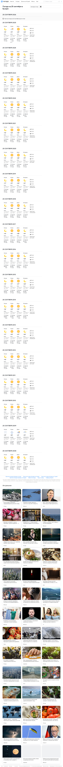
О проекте (16, 766)
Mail (2, 766)
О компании (6, 766)
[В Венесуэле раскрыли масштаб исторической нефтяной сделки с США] (51, 754)
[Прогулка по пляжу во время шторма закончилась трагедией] (51, 537)
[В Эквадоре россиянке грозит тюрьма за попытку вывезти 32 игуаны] (12, 695)
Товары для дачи (49, 477)
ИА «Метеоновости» (58, 766)
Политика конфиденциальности (24, 766)
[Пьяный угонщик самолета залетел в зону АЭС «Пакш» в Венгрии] (31, 498)
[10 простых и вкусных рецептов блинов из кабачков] (31, 557)
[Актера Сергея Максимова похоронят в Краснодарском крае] (31, 577)
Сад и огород (41, 477)
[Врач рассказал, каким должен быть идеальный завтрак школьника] (31, 715)
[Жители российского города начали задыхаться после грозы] (12, 735)
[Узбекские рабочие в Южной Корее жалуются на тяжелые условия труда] (31, 636)
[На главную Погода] (6, 1)
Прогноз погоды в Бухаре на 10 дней (18, 477)
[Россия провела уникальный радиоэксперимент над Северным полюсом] (31, 695)
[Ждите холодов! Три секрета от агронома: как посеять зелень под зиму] (51, 656)
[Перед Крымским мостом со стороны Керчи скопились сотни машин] (31, 675)
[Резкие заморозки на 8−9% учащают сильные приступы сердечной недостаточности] (51, 695)
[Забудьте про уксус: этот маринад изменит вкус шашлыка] (12, 537)
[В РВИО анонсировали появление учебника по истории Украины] (31, 735)
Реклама (10, 766)
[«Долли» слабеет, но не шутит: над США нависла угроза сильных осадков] (51, 636)
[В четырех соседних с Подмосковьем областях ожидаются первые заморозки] (12, 656)
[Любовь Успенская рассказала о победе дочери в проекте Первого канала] (51, 616)
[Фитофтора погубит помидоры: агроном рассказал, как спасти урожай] (51, 715)
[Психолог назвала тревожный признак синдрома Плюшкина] (51, 557)
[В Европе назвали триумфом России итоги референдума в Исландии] (12, 597)
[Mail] (2, 1)
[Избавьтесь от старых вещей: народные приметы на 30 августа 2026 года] (31, 518)
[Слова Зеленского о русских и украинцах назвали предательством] (31, 616)
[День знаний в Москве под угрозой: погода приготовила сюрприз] (31, 537)
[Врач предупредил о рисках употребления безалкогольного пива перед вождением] (31, 656)
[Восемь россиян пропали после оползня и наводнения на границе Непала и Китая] (12, 675)
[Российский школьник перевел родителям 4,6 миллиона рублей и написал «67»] (12, 557)
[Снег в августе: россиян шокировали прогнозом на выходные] (12, 577)
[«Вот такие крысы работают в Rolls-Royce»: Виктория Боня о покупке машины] (51, 498)
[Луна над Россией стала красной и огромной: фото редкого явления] (12, 754)
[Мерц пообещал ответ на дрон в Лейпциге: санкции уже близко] (51, 735)
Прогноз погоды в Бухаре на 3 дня (13, 476)
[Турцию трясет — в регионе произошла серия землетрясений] (12, 715)
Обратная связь (46, 766)
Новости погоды (32, 477)
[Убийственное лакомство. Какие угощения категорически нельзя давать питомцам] (31, 597)
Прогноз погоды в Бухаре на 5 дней (31, 476)
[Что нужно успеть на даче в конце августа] (51, 675)
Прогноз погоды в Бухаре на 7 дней (49, 476)
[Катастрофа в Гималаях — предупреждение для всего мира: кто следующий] (12, 498)
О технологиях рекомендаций (36, 766)
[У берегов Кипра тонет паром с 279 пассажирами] (51, 518)
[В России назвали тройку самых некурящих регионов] (31, 754)
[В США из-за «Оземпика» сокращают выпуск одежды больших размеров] (12, 616)
